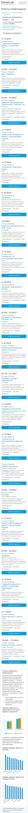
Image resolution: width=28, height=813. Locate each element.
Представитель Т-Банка (12, 616)
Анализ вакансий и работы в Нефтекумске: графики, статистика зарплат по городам (12, 27)
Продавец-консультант (11, 408)
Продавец (6, 197)
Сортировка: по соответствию (13, 33)
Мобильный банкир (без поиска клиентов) (12, 348)
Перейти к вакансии (14, 62)
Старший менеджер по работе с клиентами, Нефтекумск (11, 586)
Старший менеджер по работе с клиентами (11, 44)
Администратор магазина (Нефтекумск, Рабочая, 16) (13, 103)
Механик (5, 494)
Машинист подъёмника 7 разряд (12, 287)
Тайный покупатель (10, 466)
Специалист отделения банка (11, 167)
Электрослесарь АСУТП (12, 645)
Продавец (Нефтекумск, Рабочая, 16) (12, 318)
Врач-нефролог (8, 74)
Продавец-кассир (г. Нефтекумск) (10, 379)
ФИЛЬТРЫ (22, 3)
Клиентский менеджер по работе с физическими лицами (12, 136)
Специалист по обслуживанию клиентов (12, 257)
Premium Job (7, 3)
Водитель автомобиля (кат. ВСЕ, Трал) (13, 226)
